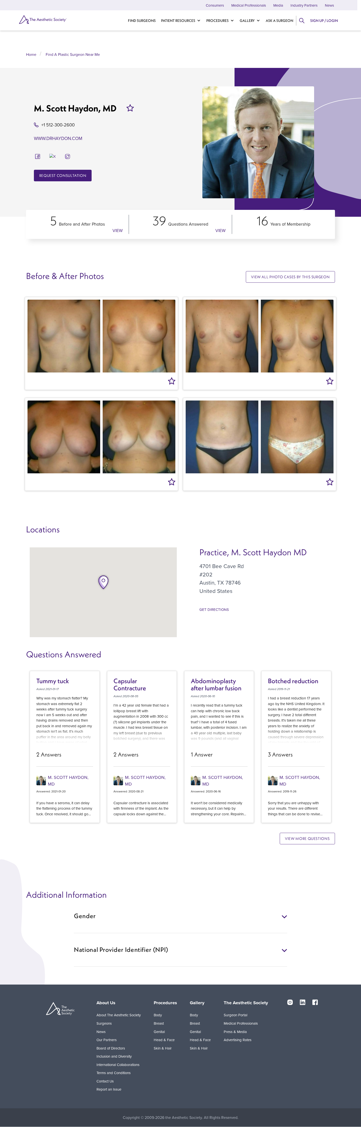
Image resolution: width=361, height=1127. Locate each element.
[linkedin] (302, 1002)
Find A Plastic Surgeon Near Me (73, 54)
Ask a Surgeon (279, 20)
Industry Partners (304, 5)
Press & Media (235, 1031)
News (329, 5)
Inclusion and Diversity (114, 1056)
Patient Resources (178, 20)
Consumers (215, 5)
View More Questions (307, 838)
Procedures (217, 20)
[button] (103, 582)
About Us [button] (106, 1002)
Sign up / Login (324, 20)
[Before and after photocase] (101, 336)
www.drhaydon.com (58, 138)
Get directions (214, 609)
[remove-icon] (130, 108)
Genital (159, 1031)
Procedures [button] (165, 1002)
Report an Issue (109, 1089)
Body (158, 1015)
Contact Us (105, 1081)
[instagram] (67, 155)
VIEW (117, 230)
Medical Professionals (248, 5)
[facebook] (37, 155)
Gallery (247, 20)
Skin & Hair (163, 1048)
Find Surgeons (142, 20)
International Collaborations (118, 1064)
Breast (159, 1023)
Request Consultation (62, 175)
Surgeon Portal (235, 1015)
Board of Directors (111, 1048)
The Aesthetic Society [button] (246, 1002)
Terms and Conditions (114, 1072)
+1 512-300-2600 (58, 125)
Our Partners (107, 1039)
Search (301, 21)
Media (278, 5)
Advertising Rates (237, 1039)
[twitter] (52, 155)
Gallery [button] (197, 1002)
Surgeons (104, 1023)
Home (31, 54)
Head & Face (164, 1039)
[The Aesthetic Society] (42, 19)
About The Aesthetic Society (119, 1015)
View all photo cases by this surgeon (290, 277)
